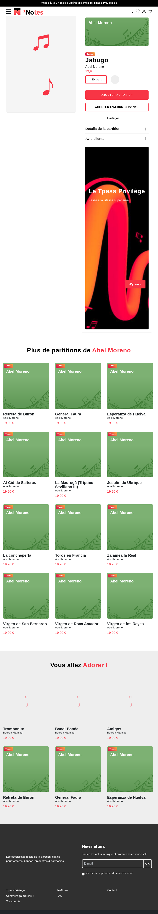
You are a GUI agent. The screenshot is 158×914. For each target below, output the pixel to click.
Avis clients (94, 139)
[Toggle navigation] (8, 11)
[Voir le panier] (150, 11)
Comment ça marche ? (20, 895)
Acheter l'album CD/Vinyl (117, 107)
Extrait (97, 79)
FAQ (59, 895)
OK (147, 863)
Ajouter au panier (117, 94)
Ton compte (13, 901)
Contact (112, 890)
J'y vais (135, 284)
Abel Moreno (94, 66)
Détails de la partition (102, 129)
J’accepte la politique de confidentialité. (110, 873)
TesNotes (62, 890)
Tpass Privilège (15, 890)
